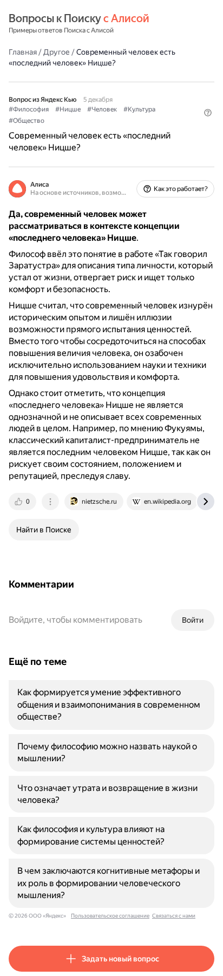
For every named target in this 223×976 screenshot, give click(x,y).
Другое (56, 52)
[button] (207, 112)
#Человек (102, 109)
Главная (23, 52)
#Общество (26, 120)
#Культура (139, 109)
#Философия (29, 109)
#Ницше (68, 109)
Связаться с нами (173, 916)
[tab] (23, 501)
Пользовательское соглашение (110, 916)
